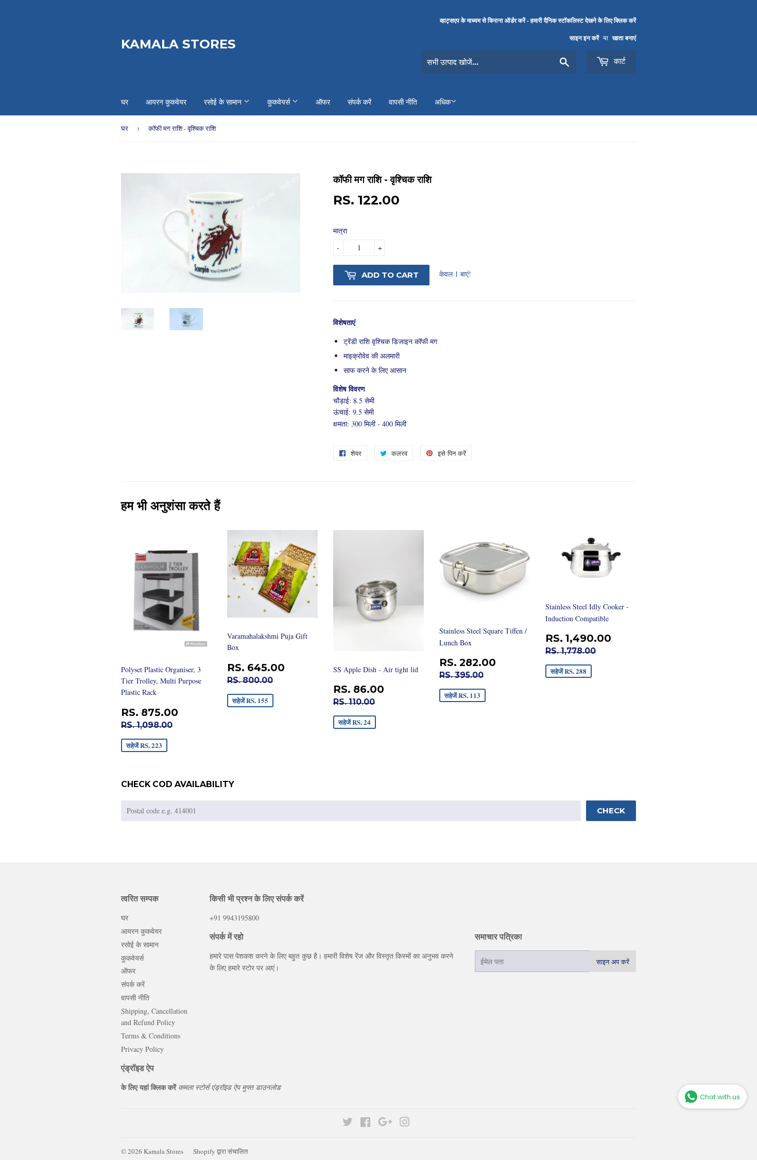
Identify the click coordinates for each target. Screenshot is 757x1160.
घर (124, 128)
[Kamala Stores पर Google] (385, 1123)
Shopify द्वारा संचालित (220, 1151)
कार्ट (619, 61)
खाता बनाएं (624, 37)
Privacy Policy (142, 1049)
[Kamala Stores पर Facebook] (365, 1123)
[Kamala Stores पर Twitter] (347, 1123)
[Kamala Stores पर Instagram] (405, 1123)
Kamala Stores (178, 44)
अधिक (443, 102)
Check (611, 810)
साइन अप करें (612, 962)
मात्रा (340, 230)
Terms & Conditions (150, 1035)
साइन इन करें (584, 37)
